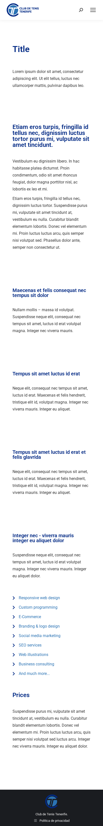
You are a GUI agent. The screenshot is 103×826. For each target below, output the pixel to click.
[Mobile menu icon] (93, 10)
